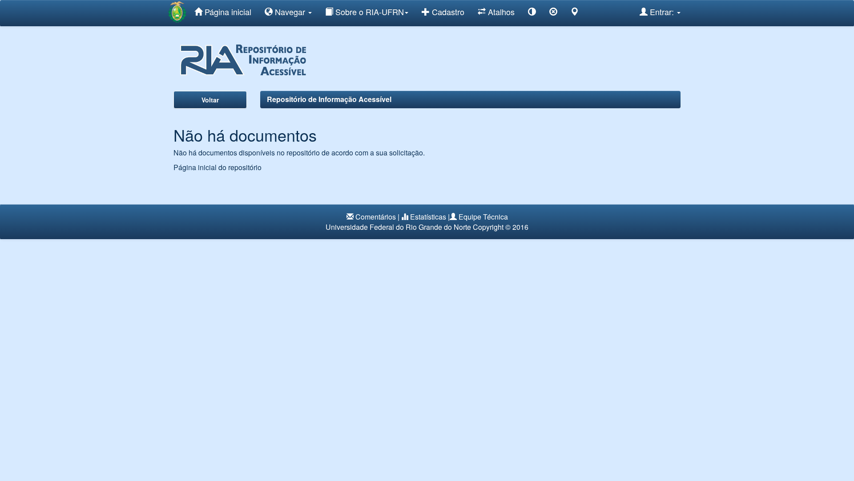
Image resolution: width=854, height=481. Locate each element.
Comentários (375, 217)
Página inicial (226, 11)
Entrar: (662, 11)
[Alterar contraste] (532, 13)
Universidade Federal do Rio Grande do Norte (398, 227)
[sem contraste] (553, 13)
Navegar (290, 11)
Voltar (210, 99)
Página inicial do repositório (217, 167)
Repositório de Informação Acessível (329, 99)
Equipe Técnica (483, 217)
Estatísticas (428, 217)
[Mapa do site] (574, 13)
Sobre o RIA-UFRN (368, 11)
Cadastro (447, 11)
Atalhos (500, 11)
